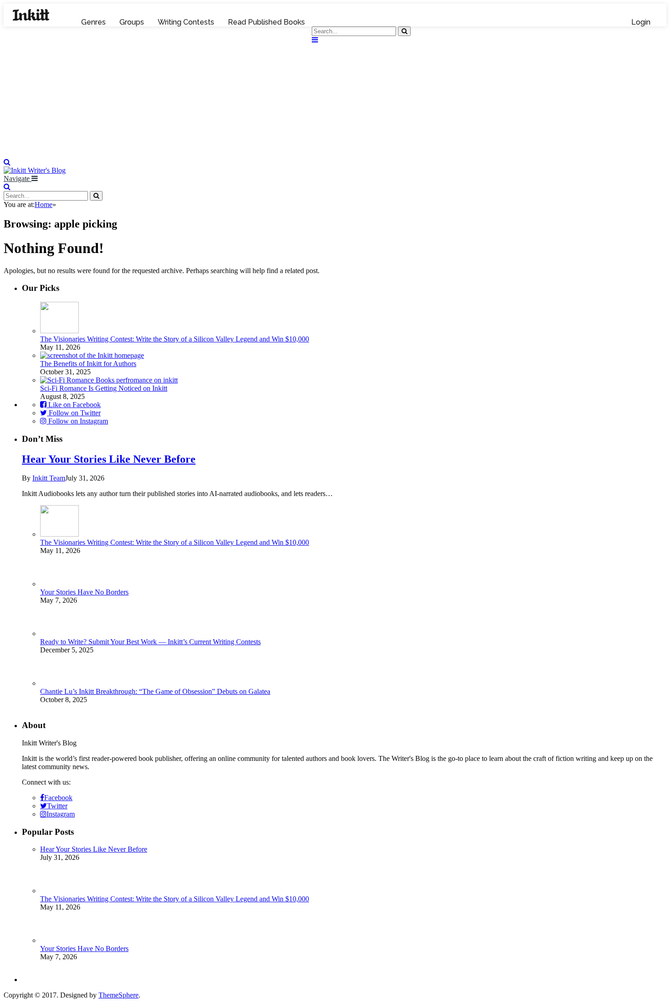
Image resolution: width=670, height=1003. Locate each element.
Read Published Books (266, 22)
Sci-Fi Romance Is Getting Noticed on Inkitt (103, 388)
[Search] (7, 162)
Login (640, 22)
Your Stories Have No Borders (84, 592)
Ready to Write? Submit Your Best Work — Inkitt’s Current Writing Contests (150, 642)
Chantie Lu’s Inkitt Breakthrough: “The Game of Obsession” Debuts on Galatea (155, 691)
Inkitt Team (48, 478)
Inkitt (31, 15)
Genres (93, 22)
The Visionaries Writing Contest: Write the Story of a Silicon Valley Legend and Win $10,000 (174, 339)
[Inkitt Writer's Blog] (335, 154)
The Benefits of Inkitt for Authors (88, 363)
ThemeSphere (118, 995)
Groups (131, 22)
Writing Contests (186, 22)
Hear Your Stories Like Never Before (109, 459)
